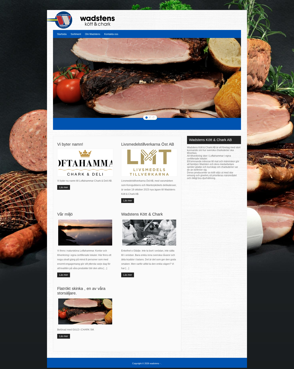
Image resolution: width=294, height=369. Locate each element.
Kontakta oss (111, 34)
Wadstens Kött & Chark (142, 214)
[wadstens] (87, 27)
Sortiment (76, 34)
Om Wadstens (92, 34)
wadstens (155, 363)
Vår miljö (65, 214)
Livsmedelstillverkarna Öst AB (147, 144)
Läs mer (63, 187)
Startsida (62, 34)
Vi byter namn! (70, 144)
